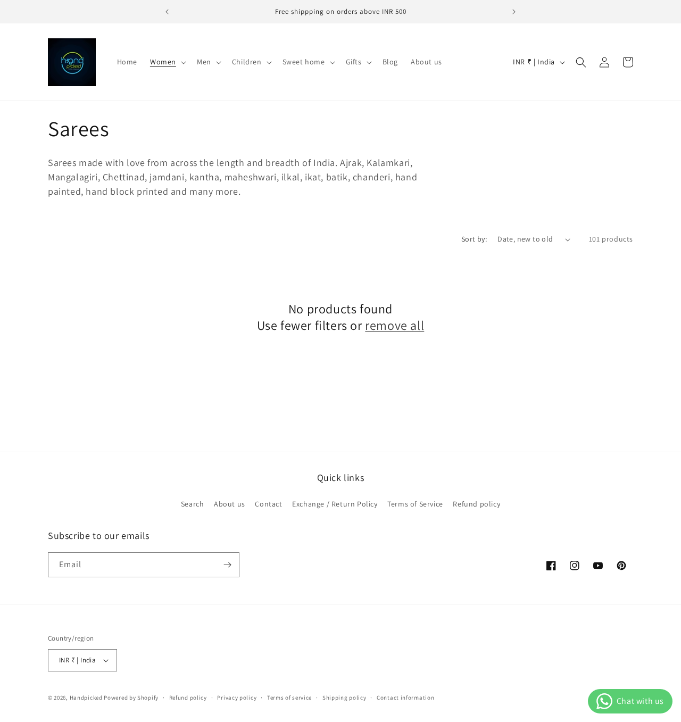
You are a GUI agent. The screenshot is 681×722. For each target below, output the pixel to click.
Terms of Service (415, 504)
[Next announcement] (514, 11)
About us (229, 504)
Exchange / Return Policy (334, 504)
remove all (394, 325)
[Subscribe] (227, 564)
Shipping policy (344, 697)
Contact (268, 504)
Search (192, 504)
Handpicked (86, 697)
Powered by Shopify (131, 697)
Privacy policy (236, 697)
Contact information (405, 697)
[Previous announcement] (167, 11)
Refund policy (476, 504)
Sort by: (474, 239)
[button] (167, 62)
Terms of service (289, 697)
